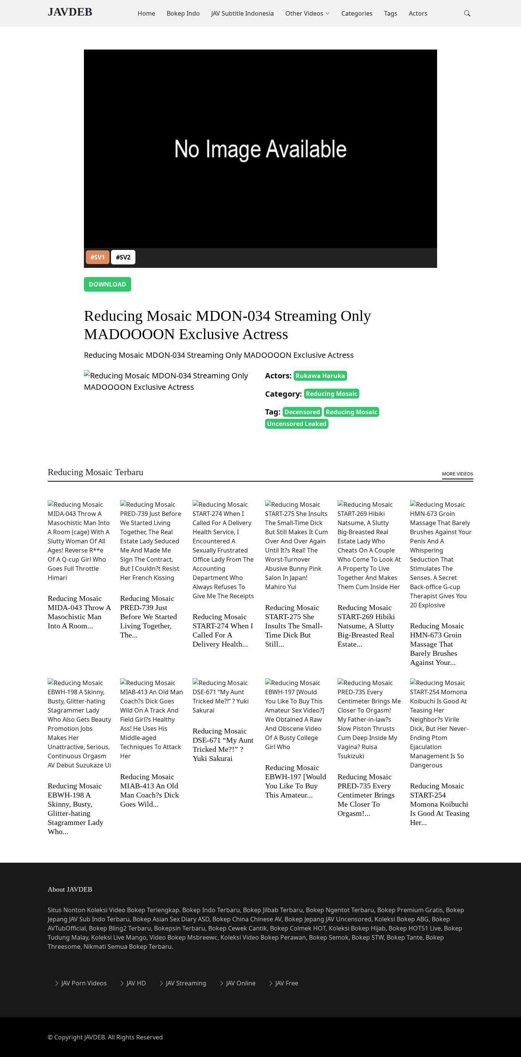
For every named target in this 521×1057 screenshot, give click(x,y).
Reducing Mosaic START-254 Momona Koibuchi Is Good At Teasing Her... (440, 804)
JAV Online (240, 983)
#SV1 (97, 257)
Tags (390, 13)
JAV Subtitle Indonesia (242, 13)
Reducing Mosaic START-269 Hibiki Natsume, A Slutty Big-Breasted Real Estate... (366, 625)
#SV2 (123, 257)
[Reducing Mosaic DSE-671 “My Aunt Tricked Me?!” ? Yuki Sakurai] (224, 702)
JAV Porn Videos (83, 983)
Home (146, 13)
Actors (418, 13)
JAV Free (286, 983)
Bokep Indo (183, 13)
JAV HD (135, 983)
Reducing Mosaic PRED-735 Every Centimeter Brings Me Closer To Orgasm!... (366, 794)
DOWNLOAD (107, 284)
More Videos (457, 474)
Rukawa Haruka (320, 376)
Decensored (302, 412)
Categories (357, 13)
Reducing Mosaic (331, 393)
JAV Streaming (185, 983)
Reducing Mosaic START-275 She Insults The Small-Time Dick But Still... (294, 625)
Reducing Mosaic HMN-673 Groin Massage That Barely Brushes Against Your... (437, 643)
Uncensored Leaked (296, 424)
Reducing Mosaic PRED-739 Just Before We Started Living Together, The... (148, 616)
